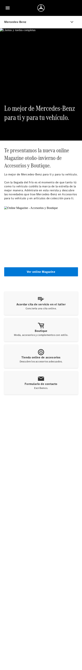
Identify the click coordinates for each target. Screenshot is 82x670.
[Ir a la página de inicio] (41, 8)
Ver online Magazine (41, 272)
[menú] (7, 8)
